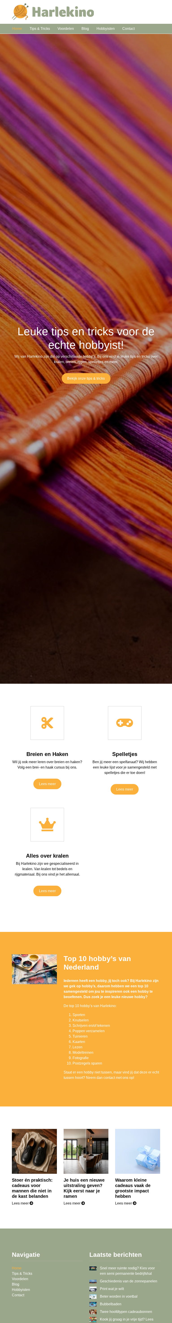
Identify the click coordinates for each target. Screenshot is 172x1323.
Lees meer (47, 784)
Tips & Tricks (40, 29)
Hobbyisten (106, 29)
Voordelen (66, 29)
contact (109, 1078)
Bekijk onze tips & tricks (86, 378)
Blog (85, 29)
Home (17, 29)
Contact (128, 29)
